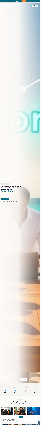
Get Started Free (4, 198)
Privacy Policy (5, 422)
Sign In (11, 198)
